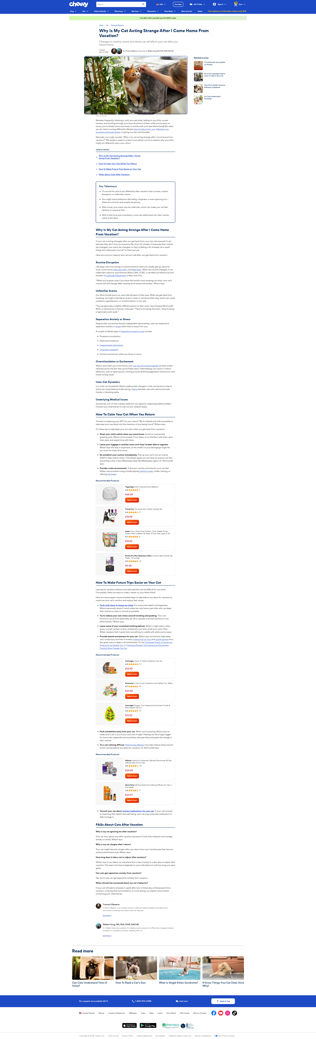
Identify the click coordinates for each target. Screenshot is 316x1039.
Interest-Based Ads (144, 1036)
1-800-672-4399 (143, 1001)
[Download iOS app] (129, 1025)
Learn (160, 1013)
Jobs (143, 1013)
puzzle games (162, 639)
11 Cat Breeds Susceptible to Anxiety (214, 63)
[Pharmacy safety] (183, 1025)
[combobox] (121, 4)
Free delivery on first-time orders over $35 (227, 11)
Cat (107, 25)
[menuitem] (120, 157)
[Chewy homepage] (78, 4)
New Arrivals (186, 11)
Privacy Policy (127, 1036)
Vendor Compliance (203, 1036)
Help (151, 1013)
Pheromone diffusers (134, 744)
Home (101, 25)
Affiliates (133, 1013)
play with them (120, 269)
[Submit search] (143, 4)
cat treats (111, 474)
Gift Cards (184, 1013)
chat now (183, 1001)
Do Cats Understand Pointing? (212, 97)
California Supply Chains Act (180, 1036)
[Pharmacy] (171, 1025)
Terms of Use (113, 1036)
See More (107, 915)
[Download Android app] (148, 1025)
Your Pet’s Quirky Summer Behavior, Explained (214, 86)
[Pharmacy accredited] (190, 1025)
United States (88, 1013)
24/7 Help (198, 4)
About (101, 1013)
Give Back (171, 1013)
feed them (136, 269)
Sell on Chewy (199, 1013)
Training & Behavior (117, 25)
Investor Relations (116, 1013)
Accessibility (160, 1036)
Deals (200, 11)
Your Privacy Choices (226, 1036)
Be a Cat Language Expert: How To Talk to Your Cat (214, 74)
